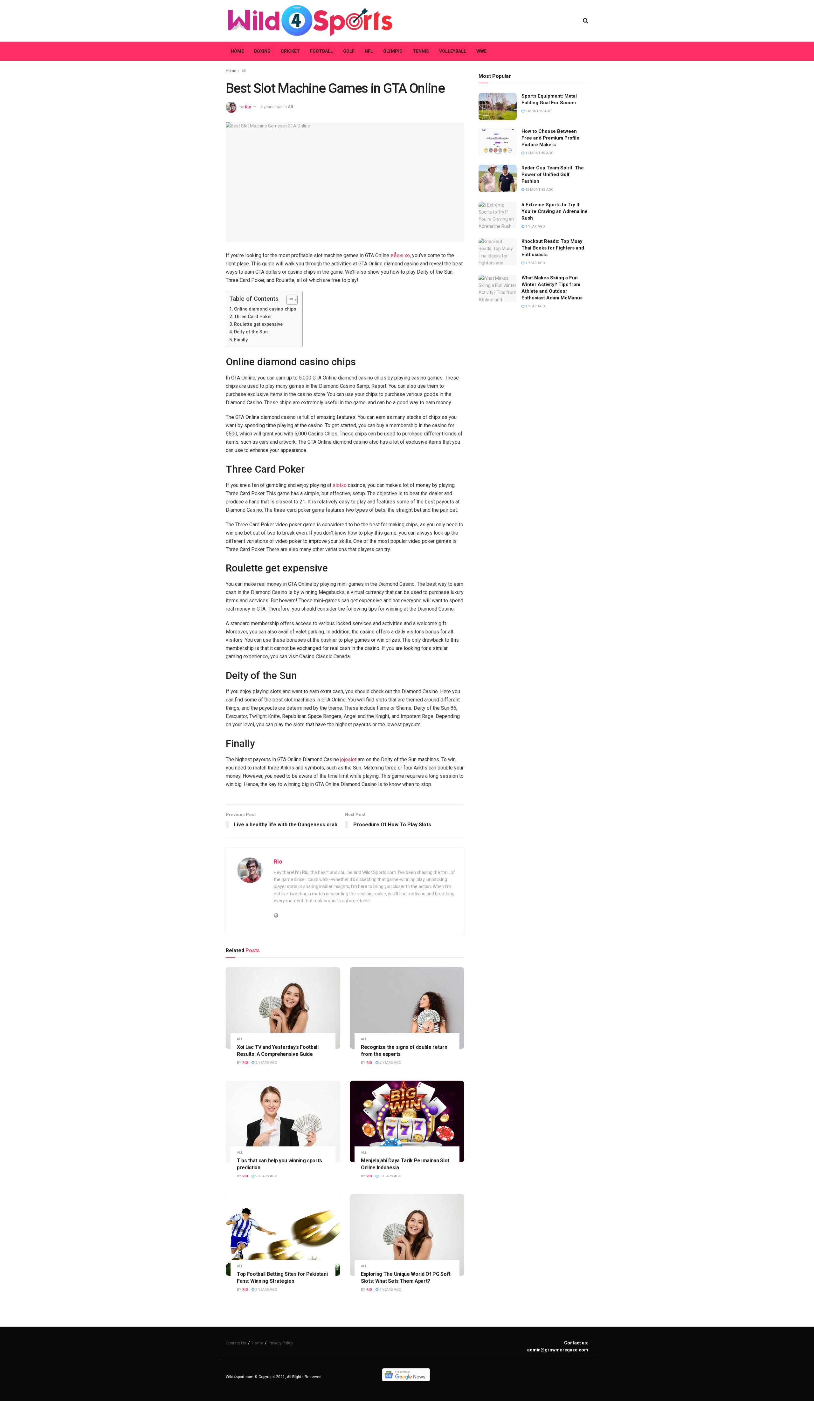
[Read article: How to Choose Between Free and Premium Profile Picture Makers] (498, 141)
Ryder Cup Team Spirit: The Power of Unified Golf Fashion (552, 174)
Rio (248, 106)
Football (321, 51)
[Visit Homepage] (310, 20)
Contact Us (236, 1343)
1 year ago (534, 226)
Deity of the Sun (251, 332)
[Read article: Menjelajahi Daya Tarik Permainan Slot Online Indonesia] (407, 1121)
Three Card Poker (253, 316)
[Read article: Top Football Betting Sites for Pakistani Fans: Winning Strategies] (283, 1235)
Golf (349, 51)
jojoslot (348, 759)
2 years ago (265, 1063)
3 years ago (389, 1176)
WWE (481, 51)
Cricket (290, 51)
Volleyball (452, 51)
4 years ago (271, 106)
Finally (241, 340)
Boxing (262, 51)
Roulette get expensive (258, 324)
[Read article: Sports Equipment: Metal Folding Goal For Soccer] (498, 106)
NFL (369, 51)
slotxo (340, 485)
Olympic (393, 51)
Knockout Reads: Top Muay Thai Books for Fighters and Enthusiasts (552, 247)
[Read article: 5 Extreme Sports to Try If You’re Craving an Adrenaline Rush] (498, 215)
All (243, 71)
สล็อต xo (400, 255)
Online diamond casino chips (265, 309)
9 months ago (538, 111)
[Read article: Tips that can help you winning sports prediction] (283, 1121)
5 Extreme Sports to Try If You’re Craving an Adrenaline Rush (554, 211)
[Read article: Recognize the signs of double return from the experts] (407, 1008)
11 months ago (539, 153)
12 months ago (539, 190)
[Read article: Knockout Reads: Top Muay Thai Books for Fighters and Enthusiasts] (498, 251)
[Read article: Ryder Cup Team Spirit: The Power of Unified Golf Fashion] (498, 178)
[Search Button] (585, 21)
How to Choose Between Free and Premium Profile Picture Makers (550, 137)
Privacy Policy (281, 1343)
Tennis (421, 51)
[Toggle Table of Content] (289, 299)
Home (237, 51)
